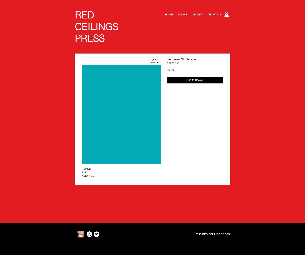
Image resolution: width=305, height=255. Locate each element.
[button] (226, 14)
